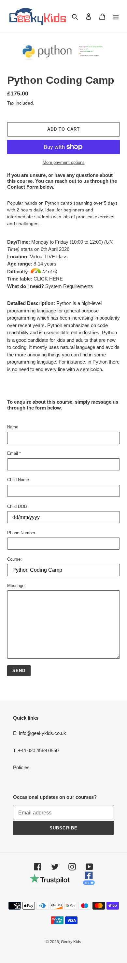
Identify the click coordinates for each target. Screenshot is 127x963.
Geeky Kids (71, 942)
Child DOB (17, 506)
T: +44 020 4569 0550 (36, 750)
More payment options (64, 162)
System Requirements (68, 286)
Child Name (18, 479)
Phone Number (21, 532)
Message (15, 585)
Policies (21, 767)
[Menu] (116, 16)
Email (14, 453)
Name (12, 426)
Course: (14, 559)
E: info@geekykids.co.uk (39, 733)
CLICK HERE (48, 278)
